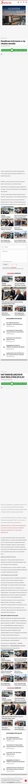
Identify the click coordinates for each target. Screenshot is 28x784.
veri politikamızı (10, 782)
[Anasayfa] (18, 2)
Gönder (5, 264)
